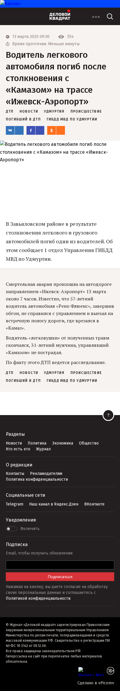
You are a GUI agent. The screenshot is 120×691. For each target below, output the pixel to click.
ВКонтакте (94, 504)
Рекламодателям (46, 473)
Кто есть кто (18, 449)
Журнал (43, 449)
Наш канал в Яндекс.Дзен (53, 504)
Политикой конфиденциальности (38, 598)
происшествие (86, 111)
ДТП (10, 111)
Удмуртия (54, 111)
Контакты (15, 473)
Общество (89, 443)
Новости (14, 443)
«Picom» (106, 682)
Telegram (14, 504)
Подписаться (60, 576)
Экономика (62, 443)
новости (29, 111)
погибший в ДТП (23, 119)
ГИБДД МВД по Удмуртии (72, 119)
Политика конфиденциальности (37, 479)
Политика (37, 443)
